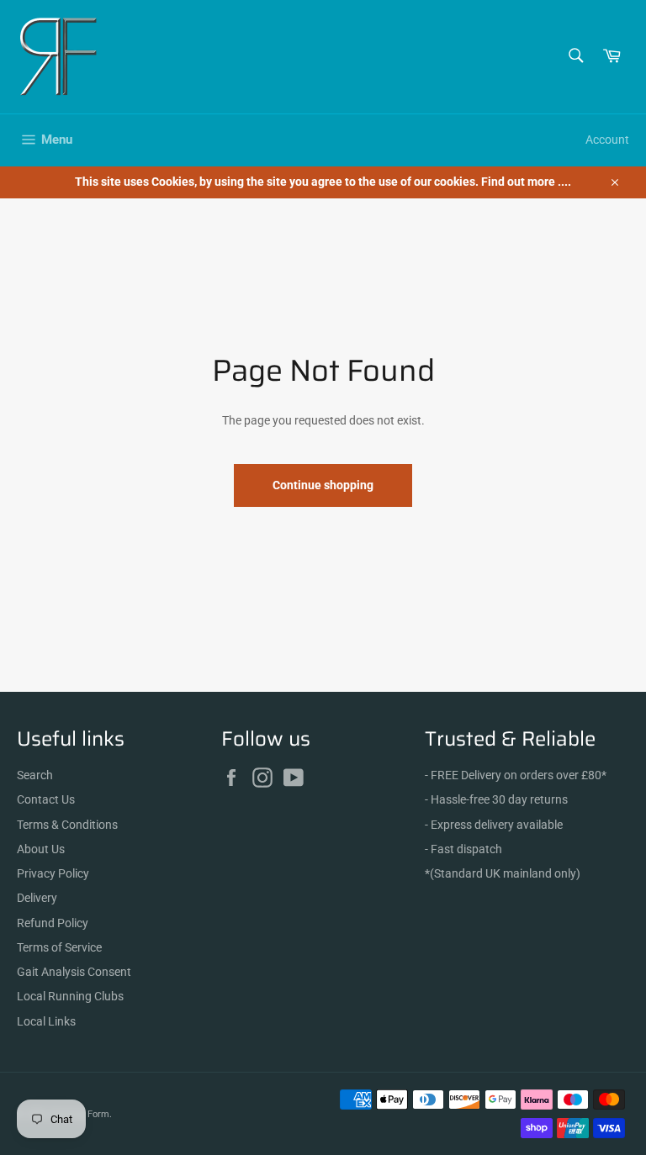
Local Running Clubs (70, 996)
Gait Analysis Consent (74, 971)
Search (35, 775)
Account (607, 139)
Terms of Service (59, 947)
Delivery (37, 897)
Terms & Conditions (67, 824)
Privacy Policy (53, 873)
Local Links (46, 1021)
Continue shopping (323, 485)
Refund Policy (52, 923)
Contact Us (46, 799)
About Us (41, 849)
